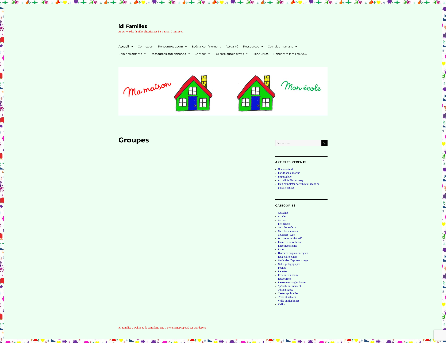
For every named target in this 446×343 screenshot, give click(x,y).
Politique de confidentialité (149, 327)
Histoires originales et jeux (293, 253)
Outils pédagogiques (289, 264)
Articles (282, 216)
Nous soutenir (286, 169)
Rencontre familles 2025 (290, 54)
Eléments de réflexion (290, 242)
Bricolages (284, 223)
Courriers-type (286, 234)
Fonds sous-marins (289, 173)
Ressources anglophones (168, 54)
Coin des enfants (130, 54)
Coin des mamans (280, 46)
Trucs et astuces (287, 297)
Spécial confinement (206, 46)
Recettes (282, 271)
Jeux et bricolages (288, 256)
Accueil (123, 46)
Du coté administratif (229, 54)
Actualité (232, 46)
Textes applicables (288, 293)
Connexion (145, 46)
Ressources (251, 46)
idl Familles (132, 26)
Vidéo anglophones (288, 300)
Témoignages (285, 289)
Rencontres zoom (170, 46)
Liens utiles (260, 54)
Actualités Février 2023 (290, 180)
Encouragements (287, 245)
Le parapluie (284, 176)
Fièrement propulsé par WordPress (186, 327)
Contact (200, 54)
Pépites (282, 267)
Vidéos (282, 304)
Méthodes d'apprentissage (293, 260)
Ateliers (282, 220)
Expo (281, 249)
